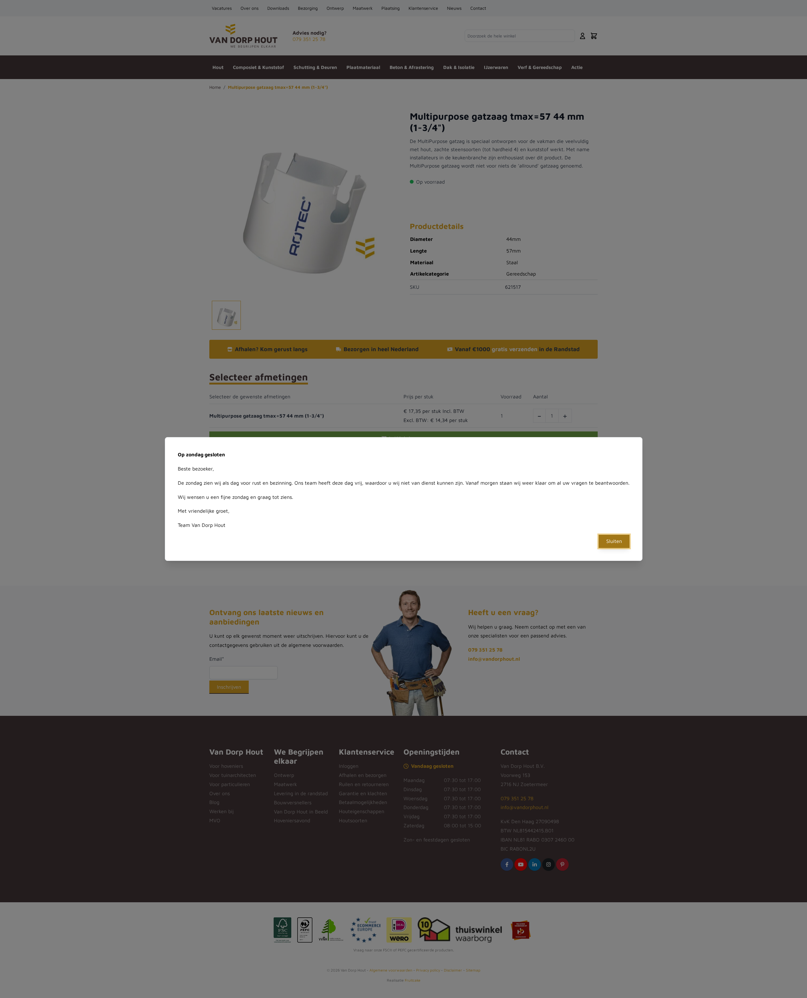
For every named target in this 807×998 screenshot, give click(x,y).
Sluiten (614, 541)
